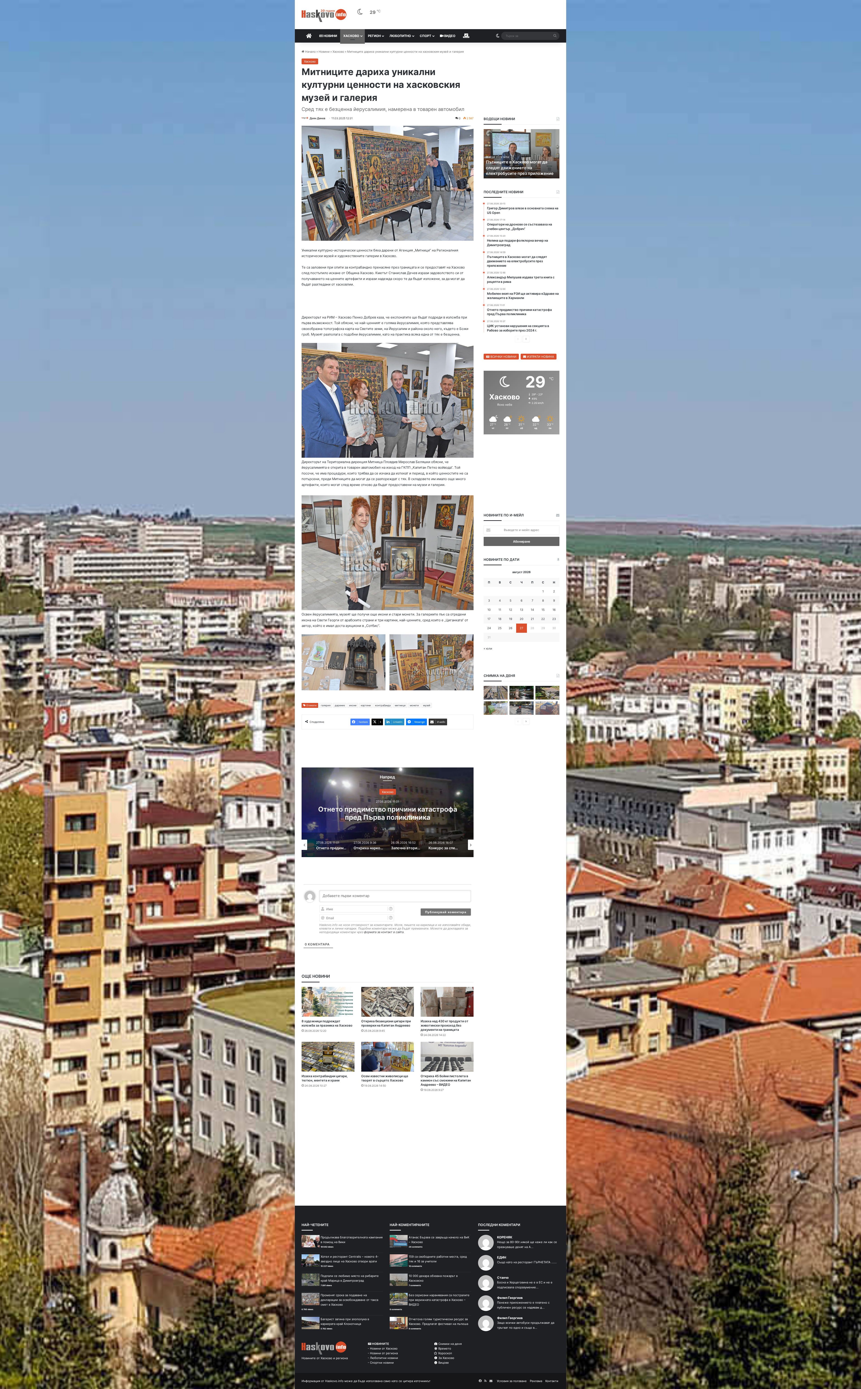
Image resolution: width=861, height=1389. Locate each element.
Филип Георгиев (510, 1298)
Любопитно (400, 36)
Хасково (351, 36)
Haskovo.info (334, 1381)
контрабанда (383, 705)
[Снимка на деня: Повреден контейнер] (496, 708)
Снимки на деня (449, 1344)
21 (532, 619)
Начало (310, 51)
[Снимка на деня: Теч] (521, 693)
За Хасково (445, 1358)
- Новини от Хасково (383, 1348)
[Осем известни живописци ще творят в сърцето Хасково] (387, 1057)
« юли (488, 648)
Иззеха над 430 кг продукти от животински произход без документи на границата (444, 1025)
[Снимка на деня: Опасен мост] (496, 693)
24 (489, 628)
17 (488, 619)
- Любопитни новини (383, 1358)
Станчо (503, 1277)
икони (353, 705)
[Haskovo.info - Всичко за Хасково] (324, 15)
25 (500, 628)
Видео (449, 36)
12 (510, 609)
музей (426, 705)
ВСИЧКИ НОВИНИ (502, 356)
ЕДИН (501, 1257)
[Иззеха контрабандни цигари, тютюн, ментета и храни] (328, 1057)
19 (510, 619)
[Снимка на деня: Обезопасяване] (521, 708)
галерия (325, 705)
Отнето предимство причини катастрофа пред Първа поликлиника (387, 813)
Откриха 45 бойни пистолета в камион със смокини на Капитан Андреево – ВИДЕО (446, 1080)
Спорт (425, 36)
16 (554, 609)
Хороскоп (444, 1353)
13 (521, 609)
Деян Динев (317, 118)
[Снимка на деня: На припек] (547, 693)
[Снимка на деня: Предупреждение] (547, 708)
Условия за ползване (512, 1381)
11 (499, 609)
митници (400, 705)
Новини (330, 36)
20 (521, 619)
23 (554, 619)
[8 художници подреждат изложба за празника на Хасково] (328, 1002)
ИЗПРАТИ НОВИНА (540, 356)
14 (532, 609)
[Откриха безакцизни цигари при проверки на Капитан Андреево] (387, 1002)
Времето (444, 1348)
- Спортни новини (381, 1362)
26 (510, 628)
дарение (340, 705)
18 (499, 619)
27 (521, 628)
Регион (374, 36)
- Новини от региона (383, 1353)
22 (543, 619)
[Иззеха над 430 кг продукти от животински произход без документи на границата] (447, 1002)
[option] (388, 812)
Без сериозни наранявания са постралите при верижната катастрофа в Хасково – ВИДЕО (439, 1299)
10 (489, 609)
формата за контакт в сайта (384, 932)
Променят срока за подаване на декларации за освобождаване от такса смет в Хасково (349, 1299)
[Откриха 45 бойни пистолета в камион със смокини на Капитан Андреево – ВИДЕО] (447, 1057)
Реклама (536, 1381)
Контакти (551, 1381)
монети (414, 705)
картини (366, 705)
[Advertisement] (387, 1113)
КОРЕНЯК (504, 1237)
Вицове (443, 1362)
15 (543, 609)
